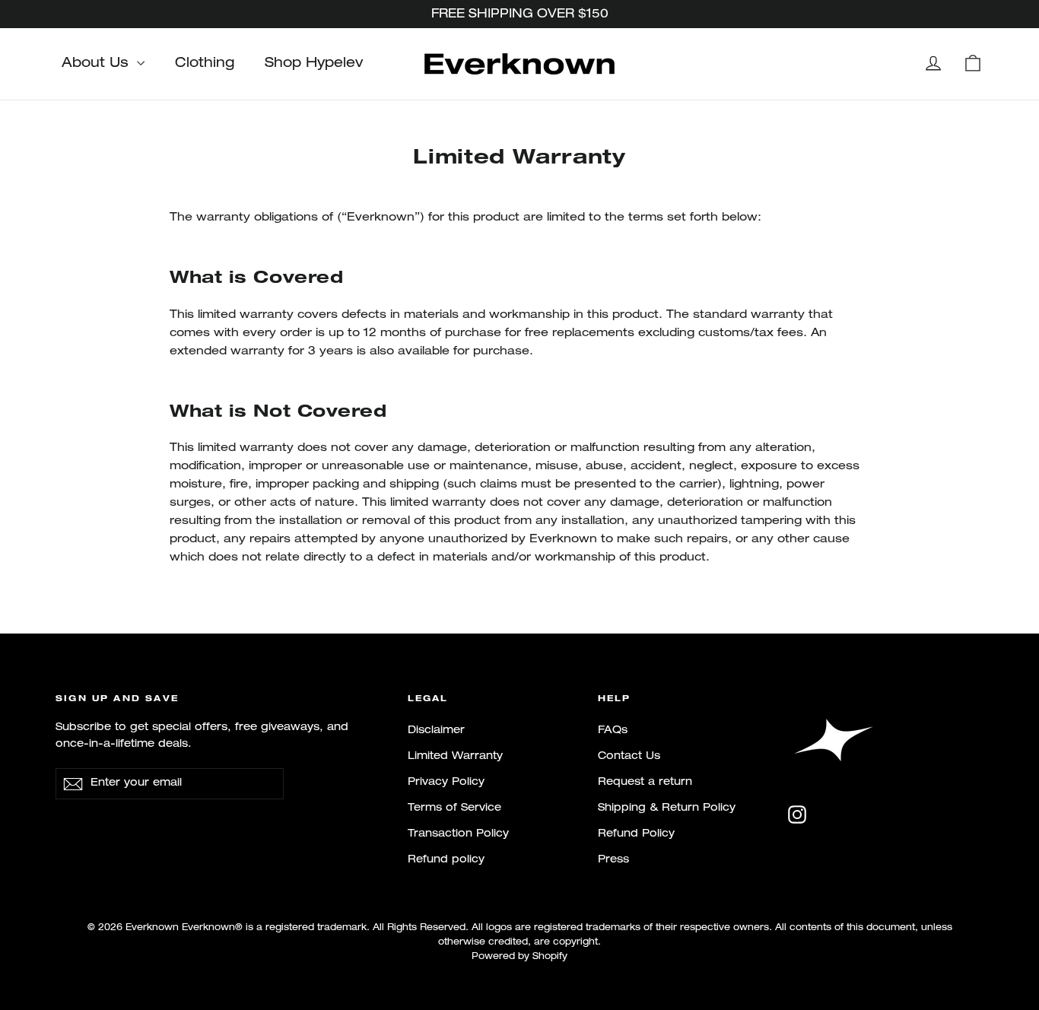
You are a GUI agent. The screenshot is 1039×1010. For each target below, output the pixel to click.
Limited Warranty (455, 756)
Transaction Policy (458, 834)
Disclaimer (436, 730)
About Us (97, 63)
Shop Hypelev (314, 63)
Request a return (645, 782)
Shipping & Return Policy (667, 808)
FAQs (613, 730)
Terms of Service (454, 808)
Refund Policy (636, 834)
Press (613, 860)
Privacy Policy (446, 782)
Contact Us (629, 756)
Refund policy (446, 860)
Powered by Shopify (519, 956)
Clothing (204, 63)
